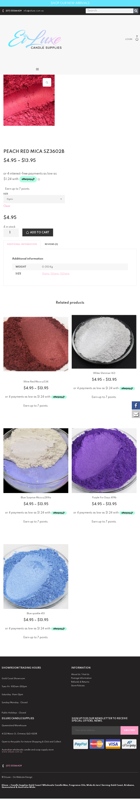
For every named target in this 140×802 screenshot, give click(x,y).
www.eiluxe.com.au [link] (12, 752)
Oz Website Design (22, 777)
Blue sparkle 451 (36, 613)
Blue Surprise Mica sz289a (36, 497)
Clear (6, 206)
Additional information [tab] (22, 244)
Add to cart (39, 232)
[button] (37, 69)
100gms (64, 274)
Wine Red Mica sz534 (35, 382)
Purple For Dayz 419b (104, 497)
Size (5, 194)
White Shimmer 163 (104, 373)
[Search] (135, 10)
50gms (55, 274)
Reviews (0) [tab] (51, 244)
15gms (45, 274)
